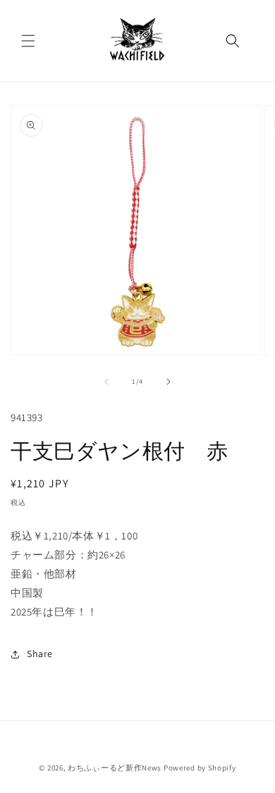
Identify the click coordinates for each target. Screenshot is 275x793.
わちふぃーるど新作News (114, 768)
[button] (28, 40)
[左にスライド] (106, 381)
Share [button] (40, 653)
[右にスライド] (168, 381)
